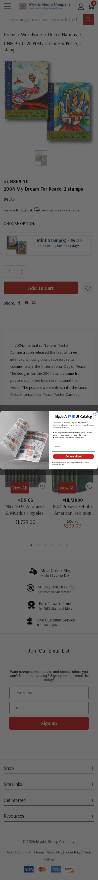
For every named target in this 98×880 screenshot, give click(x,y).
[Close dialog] (95, 413)
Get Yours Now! (74, 456)
